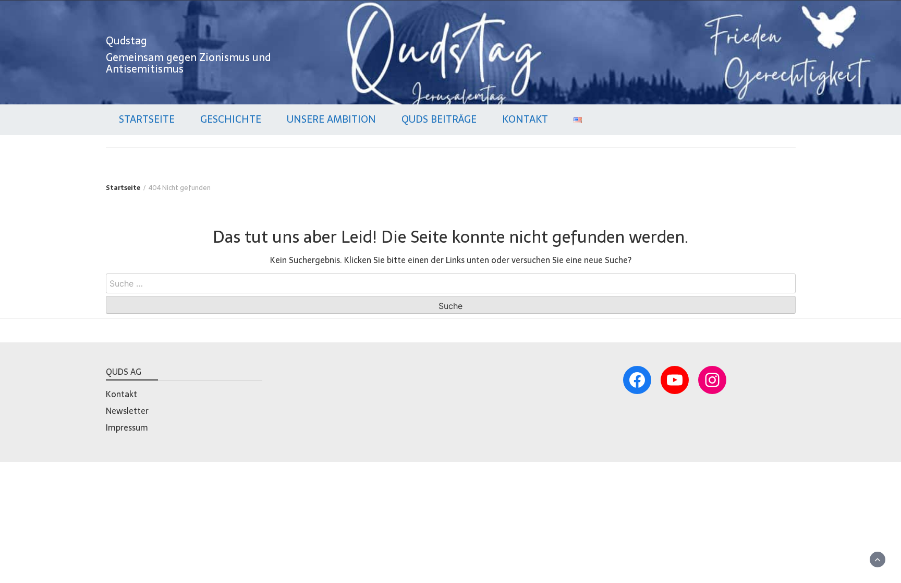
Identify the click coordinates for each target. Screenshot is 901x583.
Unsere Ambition (331, 119)
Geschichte (230, 119)
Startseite (147, 119)
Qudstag (126, 40)
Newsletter (127, 411)
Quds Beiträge (439, 119)
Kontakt (525, 119)
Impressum (127, 427)
